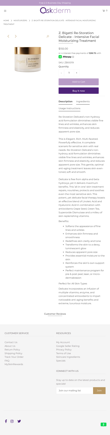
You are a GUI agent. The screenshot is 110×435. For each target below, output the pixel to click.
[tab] (65, 102)
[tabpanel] (82, 209)
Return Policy (12, 349)
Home (6, 20)
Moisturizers (20, 20)
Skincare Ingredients (68, 357)
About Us (10, 346)
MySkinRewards (14, 364)
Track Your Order (14, 357)
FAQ (7, 360)
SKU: (61, 62)
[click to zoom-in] (48, 36)
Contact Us (11, 342)
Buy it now (78, 90)
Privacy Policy (64, 349)
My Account (63, 342)
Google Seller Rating (67, 346)
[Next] (15, 36)
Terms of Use (63, 353)
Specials (60, 360)
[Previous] (8, 36)
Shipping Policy (13, 353)
